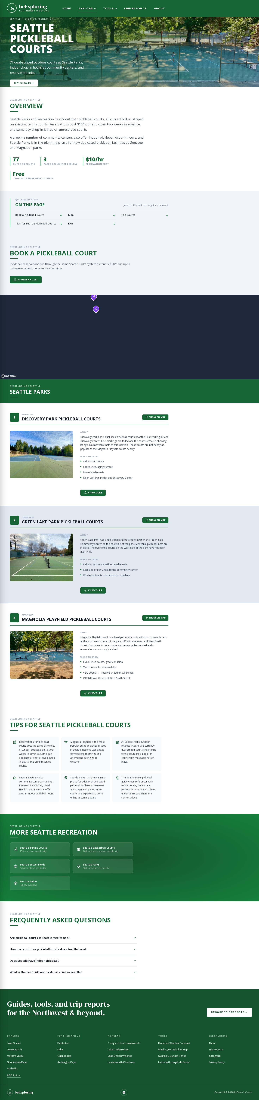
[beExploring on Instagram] (124, 1092)
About (159, 8)
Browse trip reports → (229, 1012)
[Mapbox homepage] (9, 376)
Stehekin (12, 1068)
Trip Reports (135, 8)
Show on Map (155, 417)
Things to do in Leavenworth (124, 1043)
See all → (14, 1075)
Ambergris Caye (66, 1062)
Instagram (215, 1055)
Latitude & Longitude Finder (174, 1062)
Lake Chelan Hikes (118, 1049)
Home (66, 8)
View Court (93, 492)
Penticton (63, 1043)
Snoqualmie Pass (17, 1062)
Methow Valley (15, 1055)
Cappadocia (64, 1055)
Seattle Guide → (24, 82)
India (60, 1049)
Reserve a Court (25, 280)
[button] (94, 296)
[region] (129, 337)
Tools (108, 8)
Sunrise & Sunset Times (172, 1055)
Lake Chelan (14, 1043)
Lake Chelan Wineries (120, 1055)
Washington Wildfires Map (173, 1049)
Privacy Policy (217, 1062)
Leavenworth (14, 1049)
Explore (86, 8)
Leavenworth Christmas (121, 1062)
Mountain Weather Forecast (174, 1043)
